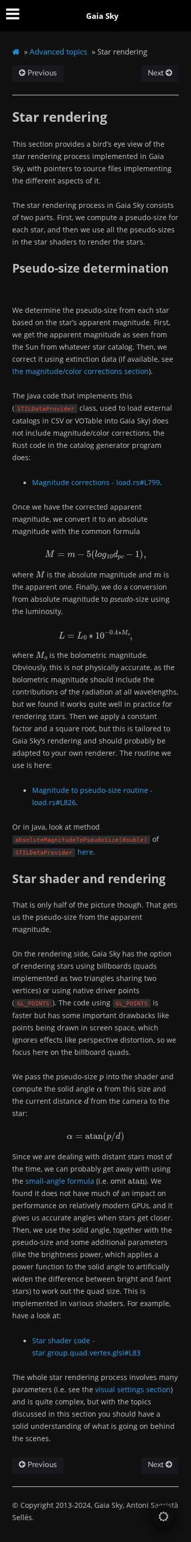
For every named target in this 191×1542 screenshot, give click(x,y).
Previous (41, 73)
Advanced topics (58, 51)
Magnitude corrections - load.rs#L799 (96, 482)
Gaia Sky (102, 16)
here (85, 852)
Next (157, 73)
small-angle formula (59, 1181)
